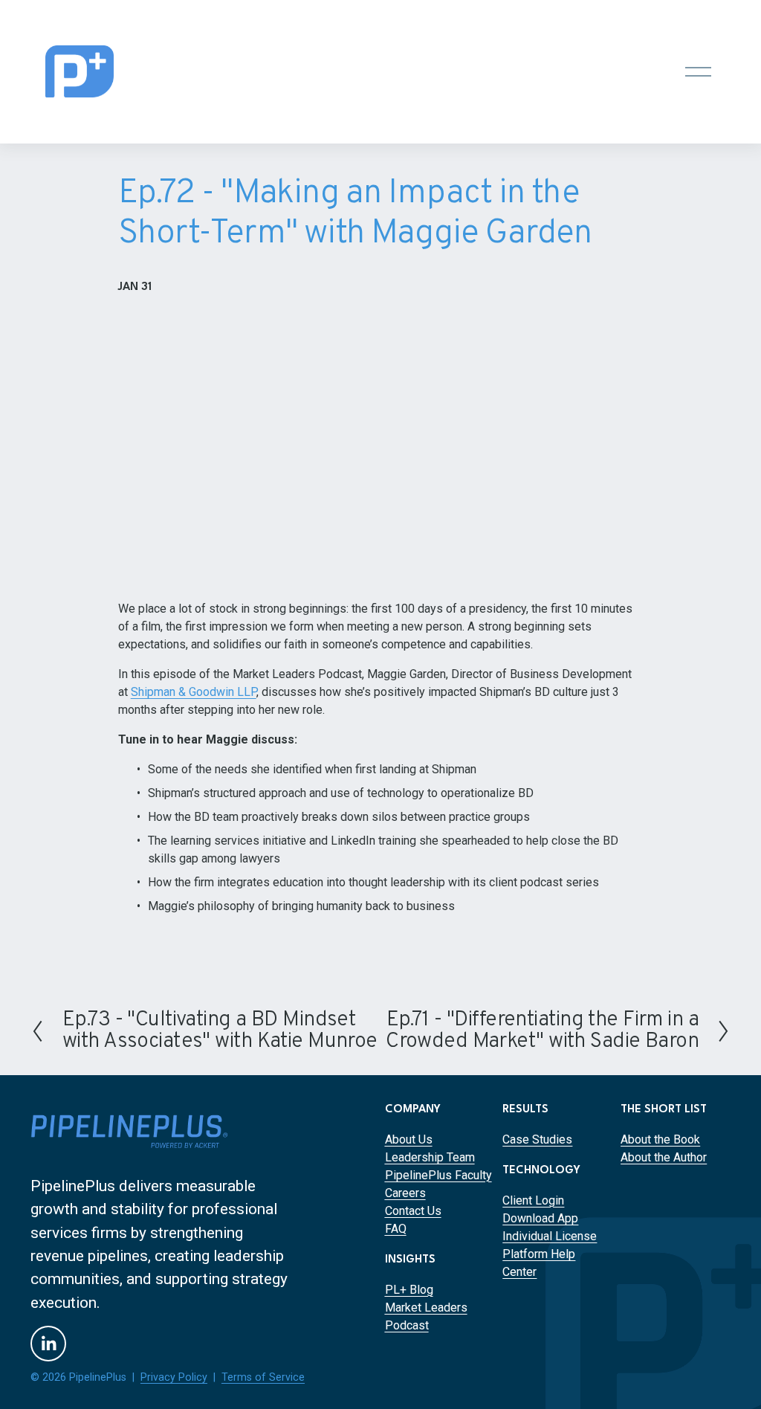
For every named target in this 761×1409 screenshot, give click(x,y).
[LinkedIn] (48, 1343)
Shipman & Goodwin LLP (193, 692)
